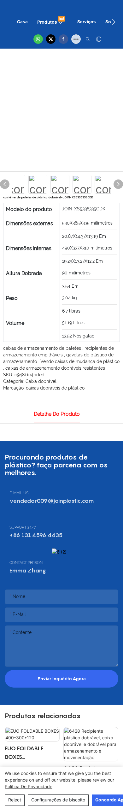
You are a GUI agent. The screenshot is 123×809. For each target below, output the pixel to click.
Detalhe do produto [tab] (57, 414)
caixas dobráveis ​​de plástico (55, 387)
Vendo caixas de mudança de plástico (80, 361)
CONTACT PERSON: (26, 562)
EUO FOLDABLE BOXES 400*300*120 (24, 753)
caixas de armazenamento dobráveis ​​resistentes (55, 368)
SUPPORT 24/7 (22, 527)
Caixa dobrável (41, 381)
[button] (113, 22)
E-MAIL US (18, 493)
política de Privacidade (28, 786)
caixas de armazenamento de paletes (42, 348)
